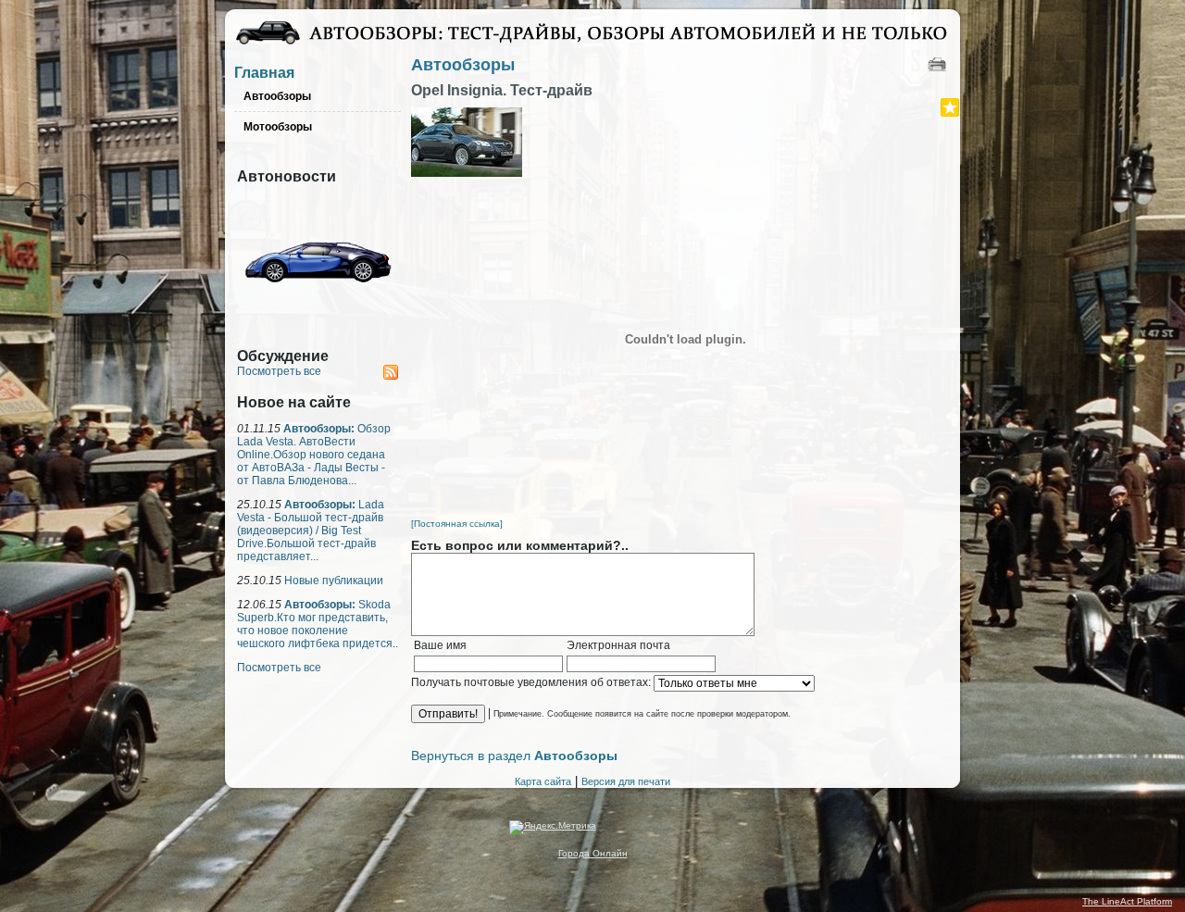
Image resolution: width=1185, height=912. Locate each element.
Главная (264, 73)
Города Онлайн (593, 853)
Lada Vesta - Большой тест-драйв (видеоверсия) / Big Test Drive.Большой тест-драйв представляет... (310, 530)
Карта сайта (543, 781)
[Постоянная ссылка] (457, 523)
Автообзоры (463, 65)
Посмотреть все (279, 371)
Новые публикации (333, 580)
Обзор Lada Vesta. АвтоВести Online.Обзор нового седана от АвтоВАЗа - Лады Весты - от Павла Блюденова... (314, 454)
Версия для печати (625, 781)
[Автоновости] (317, 329)
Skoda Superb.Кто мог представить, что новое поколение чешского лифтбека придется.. (317, 624)
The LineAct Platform (1127, 901)
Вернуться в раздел (514, 756)
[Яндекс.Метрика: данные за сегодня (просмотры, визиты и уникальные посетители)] (552, 827)
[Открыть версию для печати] (939, 63)
